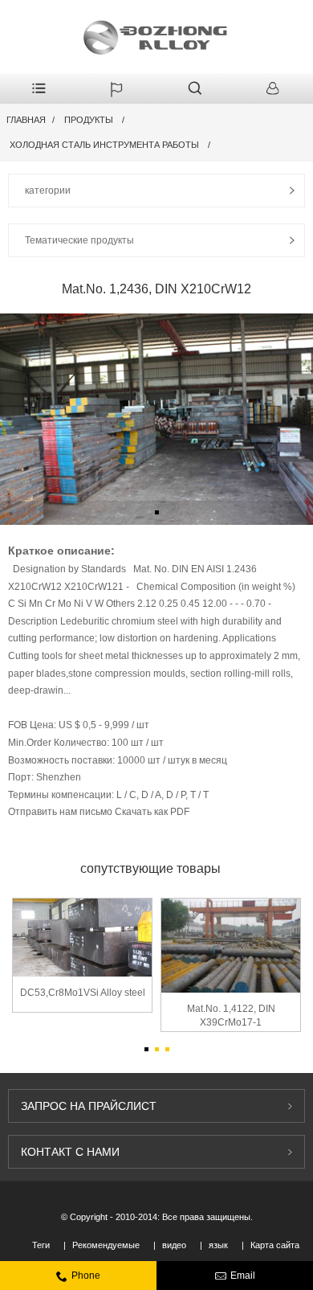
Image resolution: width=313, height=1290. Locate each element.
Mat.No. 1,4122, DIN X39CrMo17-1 (231, 1015)
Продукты (88, 120)
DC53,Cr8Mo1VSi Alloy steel (82, 992)
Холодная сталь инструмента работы (104, 144)
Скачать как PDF (152, 811)
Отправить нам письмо (61, 811)
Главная (26, 120)
